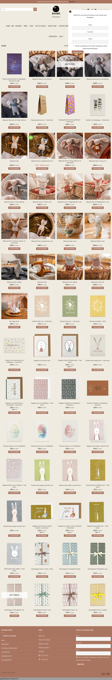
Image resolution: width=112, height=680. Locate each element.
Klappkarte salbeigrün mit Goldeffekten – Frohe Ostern (70, 404)
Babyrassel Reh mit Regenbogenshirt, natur (97, 202)
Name (77, 636)
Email (77, 650)
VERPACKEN (53, 36)
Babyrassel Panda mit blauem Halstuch (70, 79)
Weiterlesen (69, 86)
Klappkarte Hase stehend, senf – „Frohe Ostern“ (97, 527)
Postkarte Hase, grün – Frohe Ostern (70, 321)
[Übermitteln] (35, 9)
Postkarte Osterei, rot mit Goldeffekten (69, 446)
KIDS (31, 26)
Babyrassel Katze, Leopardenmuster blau (42, 161)
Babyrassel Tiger (14, 161)
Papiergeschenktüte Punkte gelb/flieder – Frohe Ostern (70, 121)
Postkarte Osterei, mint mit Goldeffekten (14, 446)
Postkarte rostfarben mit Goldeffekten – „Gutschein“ (97, 404)
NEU (12, 26)
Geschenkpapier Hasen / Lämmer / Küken (42, 569)
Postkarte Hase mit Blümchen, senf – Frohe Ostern (97, 486)
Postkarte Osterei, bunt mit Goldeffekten (42, 446)
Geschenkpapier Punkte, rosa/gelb (98, 610)
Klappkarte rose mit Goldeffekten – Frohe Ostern (42, 404)
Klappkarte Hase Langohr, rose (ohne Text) (97, 446)
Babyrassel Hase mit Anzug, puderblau (14, 202)
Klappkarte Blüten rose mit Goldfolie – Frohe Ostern (14, 486)
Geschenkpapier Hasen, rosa (69, 610)
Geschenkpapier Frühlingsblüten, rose (14, 610)
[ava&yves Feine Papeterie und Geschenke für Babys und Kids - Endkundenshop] (56, 10)
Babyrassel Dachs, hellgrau (14, 282)
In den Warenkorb (14, 86)
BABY (25, 26)
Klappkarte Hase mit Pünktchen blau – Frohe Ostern (70, 361)
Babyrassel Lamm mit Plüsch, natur (42, 202)
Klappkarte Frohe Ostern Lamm (42, 360)
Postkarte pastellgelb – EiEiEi (98, 321)
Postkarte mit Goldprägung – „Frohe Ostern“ (97, 120)
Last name (78, 643)
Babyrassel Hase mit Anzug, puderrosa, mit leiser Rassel (70, 162)
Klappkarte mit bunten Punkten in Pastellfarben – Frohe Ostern (14, 404)
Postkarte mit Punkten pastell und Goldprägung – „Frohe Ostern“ (14, 361)
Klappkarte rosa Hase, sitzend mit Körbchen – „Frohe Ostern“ (69, 527)
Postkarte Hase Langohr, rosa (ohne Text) (70, 485)
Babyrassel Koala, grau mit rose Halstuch (97, 79)
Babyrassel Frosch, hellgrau (70, 282)
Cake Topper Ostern (14, 321)
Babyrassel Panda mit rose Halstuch (42, 79)
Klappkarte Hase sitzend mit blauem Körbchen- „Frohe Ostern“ (42, 527)
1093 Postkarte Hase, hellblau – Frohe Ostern (14, 570)
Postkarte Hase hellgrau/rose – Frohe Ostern (98, 360)
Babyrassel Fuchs (42, 282)
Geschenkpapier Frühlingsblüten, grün (98, 569)
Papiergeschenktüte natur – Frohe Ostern (42, 120)
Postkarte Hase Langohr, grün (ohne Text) (42, 485)
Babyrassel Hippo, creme (69, 241)
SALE (61, 36)
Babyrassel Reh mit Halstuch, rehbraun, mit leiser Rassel (14, 242)
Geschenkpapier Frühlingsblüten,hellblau (69, 569)
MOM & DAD (52, 26)
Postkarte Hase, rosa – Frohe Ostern (42, 321)
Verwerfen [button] (72, 2)
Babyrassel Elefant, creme (98, 241)
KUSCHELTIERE (64, 26)
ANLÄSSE (18, 26)
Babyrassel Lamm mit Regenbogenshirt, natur (70, 202)
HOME (8, 26)
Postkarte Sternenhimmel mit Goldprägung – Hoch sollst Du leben (14, 80)
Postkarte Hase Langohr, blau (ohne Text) (14, 526)
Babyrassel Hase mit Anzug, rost (97, 161)
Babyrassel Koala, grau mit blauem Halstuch (14, 120)
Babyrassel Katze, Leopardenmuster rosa (42, 241)
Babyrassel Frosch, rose (97, 282)
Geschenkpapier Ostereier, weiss (42, 610)
